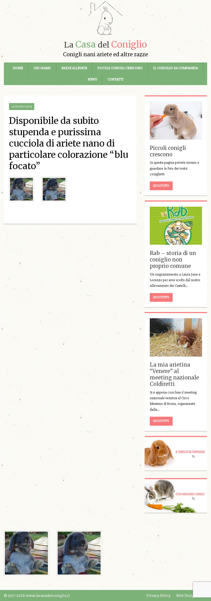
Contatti (116, 79)
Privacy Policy (158, 595)
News (92, 79)
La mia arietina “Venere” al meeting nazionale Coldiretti (174, 374)
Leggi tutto (161, 186)
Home (18, 68)
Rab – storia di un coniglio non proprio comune (173, 259)
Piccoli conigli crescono (120, 68)
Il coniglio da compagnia (175, 68)
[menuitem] (18, 68)
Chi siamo (42, 68)
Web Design (186, 595)
